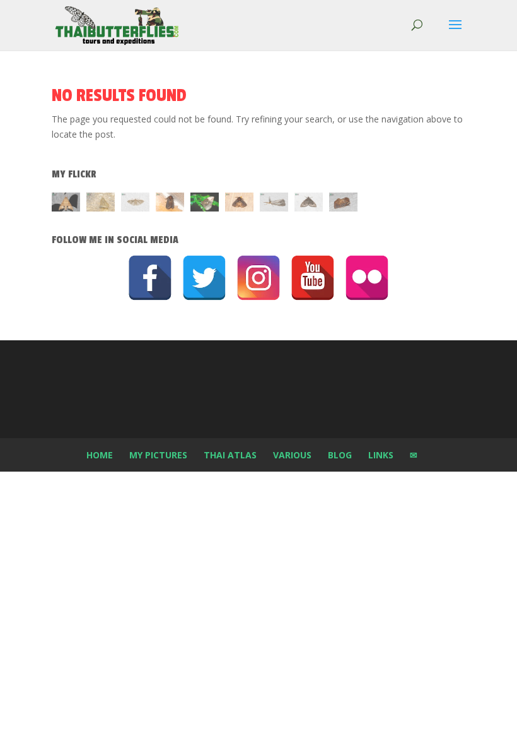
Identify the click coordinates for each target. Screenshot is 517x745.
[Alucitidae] (135, 204)
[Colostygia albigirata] (308, 204)
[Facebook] (150, 278)
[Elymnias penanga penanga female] (204, 204)
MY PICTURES (158, 455)
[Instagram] (258, 278)
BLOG (340, 455)
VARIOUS (292, 455)
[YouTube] (312, 278)
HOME (99, 455)
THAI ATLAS (230, 455)
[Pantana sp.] (274, 204)
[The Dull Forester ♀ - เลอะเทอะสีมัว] (100, 204)
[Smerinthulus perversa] (66, 204)
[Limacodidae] (170, 204)
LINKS (380, 455)
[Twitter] (204, 278)
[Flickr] (367, 278)
